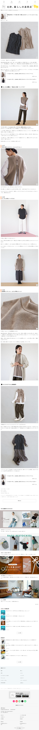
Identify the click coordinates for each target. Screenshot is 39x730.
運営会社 (2, 721)
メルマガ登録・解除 (23, 715)
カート (27, 2)
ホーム (4, 2)
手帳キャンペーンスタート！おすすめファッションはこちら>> (9, 10)
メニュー (35, 2)
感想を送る (19, 500)
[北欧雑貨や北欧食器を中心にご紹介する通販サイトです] (19, 6)
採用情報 (21, 721)
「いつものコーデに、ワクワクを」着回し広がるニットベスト (19, 127)
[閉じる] (22, 728)
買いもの (12, 2)
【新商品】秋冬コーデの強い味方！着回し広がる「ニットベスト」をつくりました (18, 688)
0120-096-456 (13, 709)
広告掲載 (2, 718)
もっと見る (19, 632)
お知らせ (2, 715)
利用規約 (21, 718)
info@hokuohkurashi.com (5, 709)
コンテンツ (19, 2)
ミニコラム (4, 688)
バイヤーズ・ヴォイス (4, 13)
